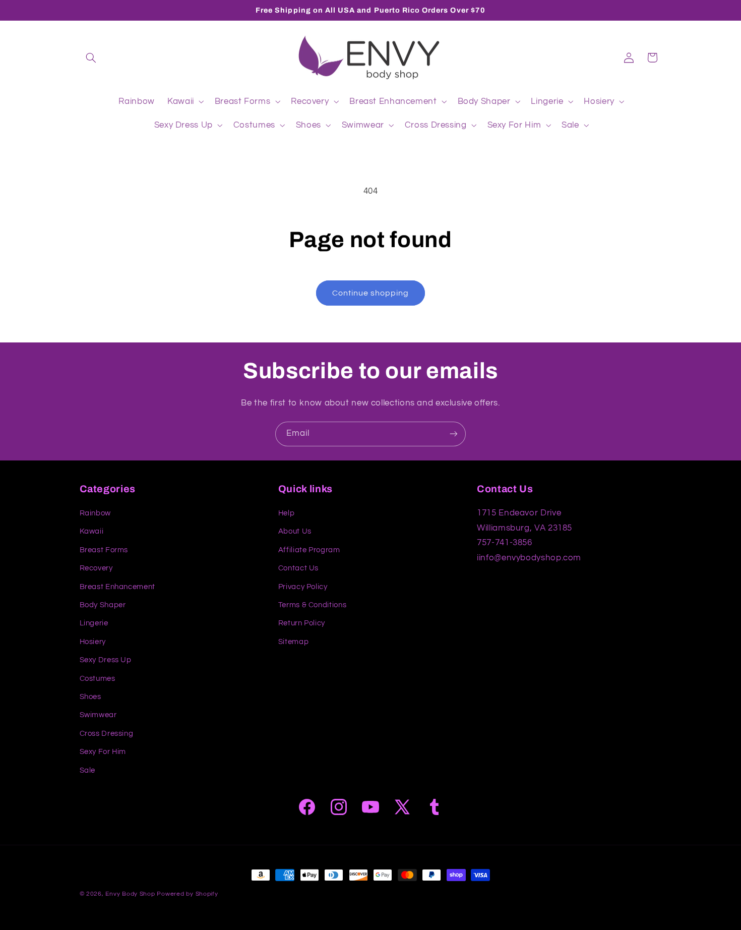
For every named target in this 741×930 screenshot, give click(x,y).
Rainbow (95, 513)
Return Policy (301, 623)
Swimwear (98, 715)
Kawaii (92, 532)
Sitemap (293, 642)
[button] (91, 57)
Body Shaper (103, 605)
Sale (88, 770)
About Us (295, 532)
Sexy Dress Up (106, 660)
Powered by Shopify (187, 894)
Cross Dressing (107, 733)
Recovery (96, 568)
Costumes (97, 678)
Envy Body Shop (130, 894)
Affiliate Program (309, 550)
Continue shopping (370, 293)
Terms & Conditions (312, 605)
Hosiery (93, 642)
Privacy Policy (303, 587)
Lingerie (94, 623)
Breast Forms (104, 550)
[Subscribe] (453, 434)
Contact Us (298, 568)
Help (286, 513)
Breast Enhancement (117, 587)
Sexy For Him (103, 751)
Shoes (90, 697)
